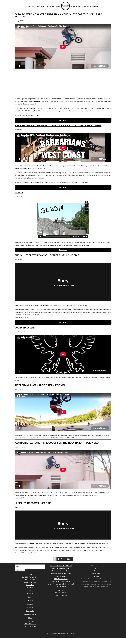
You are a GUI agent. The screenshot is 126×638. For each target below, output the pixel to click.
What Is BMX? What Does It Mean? (61, 566)
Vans (96, 568)
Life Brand (96, 576)
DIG (38, 115)
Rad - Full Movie (61, 587)
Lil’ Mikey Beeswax (28, 543)
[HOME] (65, 6)
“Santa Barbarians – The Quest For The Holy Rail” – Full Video (57, 442)
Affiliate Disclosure (30, 614)
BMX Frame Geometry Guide (61, 571)
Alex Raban (43, 99)
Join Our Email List (30, 626)
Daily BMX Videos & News (30, 577)
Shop (30, 618)
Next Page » (66, 558)
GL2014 (19, 192)
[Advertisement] (63, 84)
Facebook (30, 593)
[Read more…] (63, 120)
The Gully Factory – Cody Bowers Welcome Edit (47, 255)
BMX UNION (61, 633)
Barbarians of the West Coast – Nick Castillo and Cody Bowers (58, 125)
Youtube (30, 600)
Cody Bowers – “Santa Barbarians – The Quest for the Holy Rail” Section (59, 15)
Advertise (30, 587)
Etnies (96, 571)
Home (30, 574)
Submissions (30, 585)
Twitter (30, 597)
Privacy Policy (30, 611)
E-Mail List (30, 607)
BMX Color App (30, 580)
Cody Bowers (36, 101)
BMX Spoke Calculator (30, 582)
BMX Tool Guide (61, 576)
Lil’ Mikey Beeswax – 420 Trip (33, 503)
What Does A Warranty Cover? (61, 568)
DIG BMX (85, 182)
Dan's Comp (96, 574)
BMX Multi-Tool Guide (61, 579)
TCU (23, 498)
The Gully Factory (38, 305)
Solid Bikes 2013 (25, 327)
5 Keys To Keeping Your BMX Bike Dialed (61, 584)
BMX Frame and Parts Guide (61, 581)
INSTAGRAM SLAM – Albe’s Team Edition (40, 385)
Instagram (30, 604)
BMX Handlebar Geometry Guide (61, 574)
